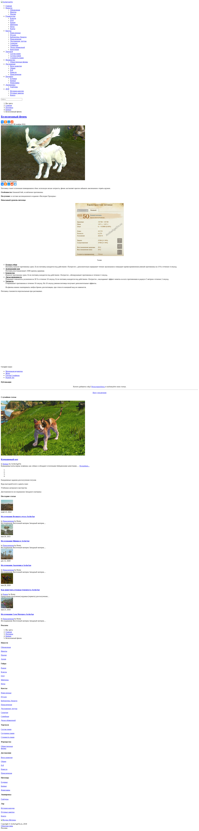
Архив (3, 659)
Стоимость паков (7, 737)
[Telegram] (15, 184)
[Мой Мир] (8, 122)
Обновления (6, 647)
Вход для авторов (99, 393)
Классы (4, 672)
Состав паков (6, 729)
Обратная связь (7, 826)
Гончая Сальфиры (13, 375)
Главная (9, 105)
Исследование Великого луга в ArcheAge (18, 516)
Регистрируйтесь (98, 387)
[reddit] (12, 122)
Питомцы (9, 108)
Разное (5, 594)
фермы (3, 748)
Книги (3, 816)
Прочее (4, 655)
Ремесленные (6, 693)
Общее (3, 761)
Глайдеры (5, 799)
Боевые (8, 110)
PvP (2, 765)
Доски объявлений (8, 720)
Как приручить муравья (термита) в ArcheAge (20, 590)
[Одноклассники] (5, 122)
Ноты (3, 684)
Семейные (5, 716)
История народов (8, 808)
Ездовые (4, 782)
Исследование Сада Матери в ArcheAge (17, 614)
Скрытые (4, 712)
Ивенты (4, 651)
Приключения (8, 521)
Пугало (4, 697)
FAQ (3, 676)
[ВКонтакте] (2, 122)
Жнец (8, 373)
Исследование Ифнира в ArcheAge (15, 541)
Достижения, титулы (9, 709)
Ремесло (4, 769)
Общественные (7, 746)
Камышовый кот (9, 459)
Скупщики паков (7, 733)
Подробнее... (84, 466)
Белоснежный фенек (14, 116)
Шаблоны (5, 680)
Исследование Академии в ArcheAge (16, 565)
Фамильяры (5, 790)
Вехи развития (6, 758)
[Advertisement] (70, 328)
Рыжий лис (10, 378)
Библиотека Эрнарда (9, 701)
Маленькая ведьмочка (14, 371)
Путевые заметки (8, 812)
